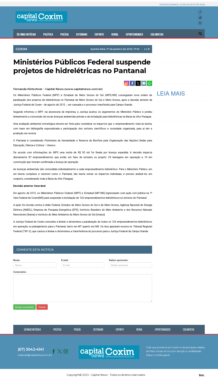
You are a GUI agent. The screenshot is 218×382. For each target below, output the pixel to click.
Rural (114, 34)
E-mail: (65, 260)
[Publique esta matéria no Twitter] (138, 83)
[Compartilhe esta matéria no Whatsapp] (149, 83)
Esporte (99, 34)
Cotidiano (81, 34)
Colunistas (156, 34)
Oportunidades (134, 34)
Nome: (16, 260)
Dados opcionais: (118, 260)
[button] (201, 32)
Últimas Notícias (26, 34)
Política (48, 34)
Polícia (64, 34)
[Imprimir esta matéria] (144, 83)
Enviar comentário (24, 307)
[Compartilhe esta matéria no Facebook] (132, 83)
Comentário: (20, 271)
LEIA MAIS (171, 93)
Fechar (42, 307)
